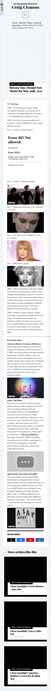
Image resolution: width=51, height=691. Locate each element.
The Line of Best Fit (29, 434)
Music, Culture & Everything (21, 84)
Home (14, 22)
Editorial (22, 22)
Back (25, 15)
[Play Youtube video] (25, 194)
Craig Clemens (25, 7)
